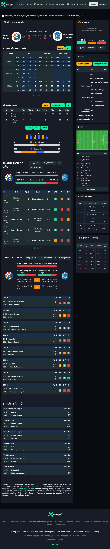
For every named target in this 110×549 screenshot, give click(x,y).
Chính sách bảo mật (30, 532)
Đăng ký (94, 4)
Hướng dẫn (15, 532)
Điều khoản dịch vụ (47, 532)
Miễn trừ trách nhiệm (74, 532)
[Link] (7, 4)
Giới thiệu (61, 532)
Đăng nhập (103, 4)
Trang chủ (8, 16)
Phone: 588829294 (55, 539)
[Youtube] (56, 544)
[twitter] (53, 544)
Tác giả (88, 532)
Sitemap (96, 532)
